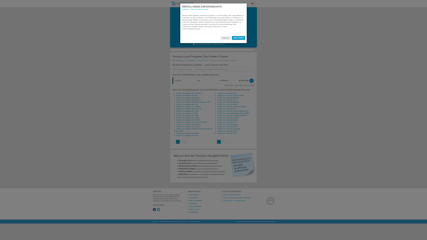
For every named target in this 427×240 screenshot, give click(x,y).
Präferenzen (226, 38)
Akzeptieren (238, 38)
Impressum (185, 9)
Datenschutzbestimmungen (199, 9)
